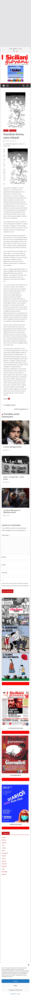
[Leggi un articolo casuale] (27, 86)
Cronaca (4, 837)
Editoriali (4, 840)
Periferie (4, 856)
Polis (3, 845)
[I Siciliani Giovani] (4, 86)
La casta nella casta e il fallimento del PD (11, 511)
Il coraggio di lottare (10, 405)
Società (4, 848)
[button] (28, 965)
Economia (4, 863)
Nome (4, 557)
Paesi (3, 869)
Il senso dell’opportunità (12, 447)
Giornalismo (13, 130)
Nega (15, 985)
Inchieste (4, 842)
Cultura (3, 858)
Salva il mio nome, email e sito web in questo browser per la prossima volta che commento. (15, 585)
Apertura (4, 861)
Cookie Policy (13, 993)
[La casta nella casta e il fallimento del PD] (15, 489)
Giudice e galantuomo (20, 409)
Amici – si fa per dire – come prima (13, 478)
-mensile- (6, 130)
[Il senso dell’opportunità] (15, 422)
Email (4, 565)
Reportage (4, 871)
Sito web (4, 572)
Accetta (15, 981)
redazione (14, 141)
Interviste (4, 866)
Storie (3, 850)
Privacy (18, 993)
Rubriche (4, 874)
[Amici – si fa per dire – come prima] (15, 457)
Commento (6, 535)
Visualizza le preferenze (15, 990)
